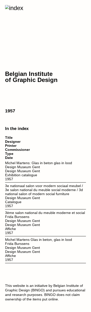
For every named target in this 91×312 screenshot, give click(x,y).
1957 (9, 179)
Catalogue (13, 202)
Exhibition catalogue (21, 175)
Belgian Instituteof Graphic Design (31, 76)
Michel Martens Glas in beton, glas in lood (38, 240)
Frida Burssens (17, 217)
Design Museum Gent (22, 167)
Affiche (10, 229)
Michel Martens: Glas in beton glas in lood (38, 163)
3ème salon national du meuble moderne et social (45, 213)
